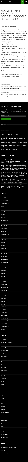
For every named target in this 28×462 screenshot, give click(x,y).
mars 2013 (3, 281)
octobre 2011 (4, 323)
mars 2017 (3, 217)
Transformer (4, 431)
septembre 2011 (5, 326)
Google (2, 384)
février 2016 (4, 225)
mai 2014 (3, 245)
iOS (1, 392)
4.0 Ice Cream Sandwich (6, 342)
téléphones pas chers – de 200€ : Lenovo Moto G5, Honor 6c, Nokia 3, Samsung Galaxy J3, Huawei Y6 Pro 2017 (14, 138)
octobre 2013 (4, 265)
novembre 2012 (4, 287)
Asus (2, 359)
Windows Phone (5, 437)
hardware (3, 389)
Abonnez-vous (5, 119)
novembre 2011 (4, 321)
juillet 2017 (3, 209)
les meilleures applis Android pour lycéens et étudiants (14, 142)
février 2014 (4, 253)
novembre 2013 (4, 262)
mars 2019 (3, 197)
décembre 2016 (4, 220)
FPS (2, 364)
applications (4, 356)
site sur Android (6, 2)
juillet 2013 (3, 270)
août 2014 (3, 237)
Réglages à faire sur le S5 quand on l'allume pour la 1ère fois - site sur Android (13, 160)
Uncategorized (4, 434)
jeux (2, 401)
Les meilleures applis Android (15, 182)
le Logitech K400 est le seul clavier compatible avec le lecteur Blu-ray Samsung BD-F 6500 (14, 175)
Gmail (2, 381)
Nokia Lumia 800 (5, 412)
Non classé (4, 8)
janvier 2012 (4, 315)
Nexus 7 (3, 406)
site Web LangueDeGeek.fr (7, 453)
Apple (2, 353)
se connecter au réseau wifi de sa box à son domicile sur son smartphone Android (13, 94)
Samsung (3, 423)
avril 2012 (3, 307)
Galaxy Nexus (4, 367)
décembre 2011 (4, 318)
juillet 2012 (3, 298)
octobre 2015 (4, 228)
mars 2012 (3, 309)
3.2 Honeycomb (4, 339)
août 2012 (3, 295)
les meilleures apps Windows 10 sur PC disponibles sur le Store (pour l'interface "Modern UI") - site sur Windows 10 (14, 181)
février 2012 (4, 312)
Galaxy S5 (3, 375)
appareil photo (4, 350)
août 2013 (3, 267)
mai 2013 (3, 276)
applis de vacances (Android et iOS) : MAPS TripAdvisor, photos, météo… (13, 187)
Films (2, 361)
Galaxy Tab (3, 378)
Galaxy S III (3, 373)
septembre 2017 (5, 203)
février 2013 (4, 284)
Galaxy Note (4, 370)
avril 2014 (3, 248)
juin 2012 (3, 301)
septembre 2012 (5, 293)
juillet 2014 (3, 239)
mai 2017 (3, 214)
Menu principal (26, 2)
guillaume (10, 22)
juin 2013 (3, 273)
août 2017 (3, 206)
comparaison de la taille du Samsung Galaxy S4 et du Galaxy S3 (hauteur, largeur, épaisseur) (13, 86)
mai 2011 (3, 329)
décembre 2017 (4, 200)
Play (2, 417)
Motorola (3, 403)
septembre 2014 (5, 234)
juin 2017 (3, 211)
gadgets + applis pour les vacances (9, 149)
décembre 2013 (4, 259)
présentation (4, 420)
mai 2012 (3, 304)
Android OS (3, 347)
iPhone (2, 398)
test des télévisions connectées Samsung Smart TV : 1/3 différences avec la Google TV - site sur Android (14, 173)
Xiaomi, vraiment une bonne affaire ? (9, 134)
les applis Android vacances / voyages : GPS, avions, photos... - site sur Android (13, 185)
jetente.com (3, 450)
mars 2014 (3, 251)
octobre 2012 (4, 290)
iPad (2, 395)
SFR (2, 426)
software (3, 429)
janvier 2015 (4, 231)
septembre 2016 (5, 223)
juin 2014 (3, 242)
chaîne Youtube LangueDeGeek (8, 447)
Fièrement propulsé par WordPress (8, 460)
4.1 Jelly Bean (4, 345)
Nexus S (3, 409)
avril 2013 (3, 279)
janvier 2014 (4, 256)
